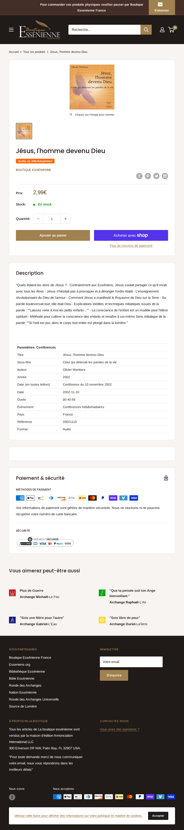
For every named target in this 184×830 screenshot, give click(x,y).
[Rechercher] (146, 30)
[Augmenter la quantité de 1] (65, 218)
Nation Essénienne (23, 692)
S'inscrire (114, 675)
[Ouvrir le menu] (11, 29)
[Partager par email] (165, 176)
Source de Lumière (23, 706)
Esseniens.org (19, 664)
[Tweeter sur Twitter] (156, 176)
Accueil (14, 52)
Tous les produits (34, 52)
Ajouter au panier (53, 235)
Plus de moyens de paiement (131, 246)
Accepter (158, 815)
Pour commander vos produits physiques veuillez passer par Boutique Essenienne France (91, 7)
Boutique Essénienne (33, 170)
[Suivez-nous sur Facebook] (12, 797)
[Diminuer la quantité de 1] (38, 218)
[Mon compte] (162, 29)
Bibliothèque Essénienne (27, 671)
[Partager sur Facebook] (139, 176)
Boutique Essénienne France (30, 657)
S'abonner (161, 10)
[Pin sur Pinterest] (148, 176)
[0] (171, 29)
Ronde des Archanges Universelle (34, 699)
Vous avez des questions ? (119, 729)
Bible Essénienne (21, 678)
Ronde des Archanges (25, 685)
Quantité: (23, 219)
